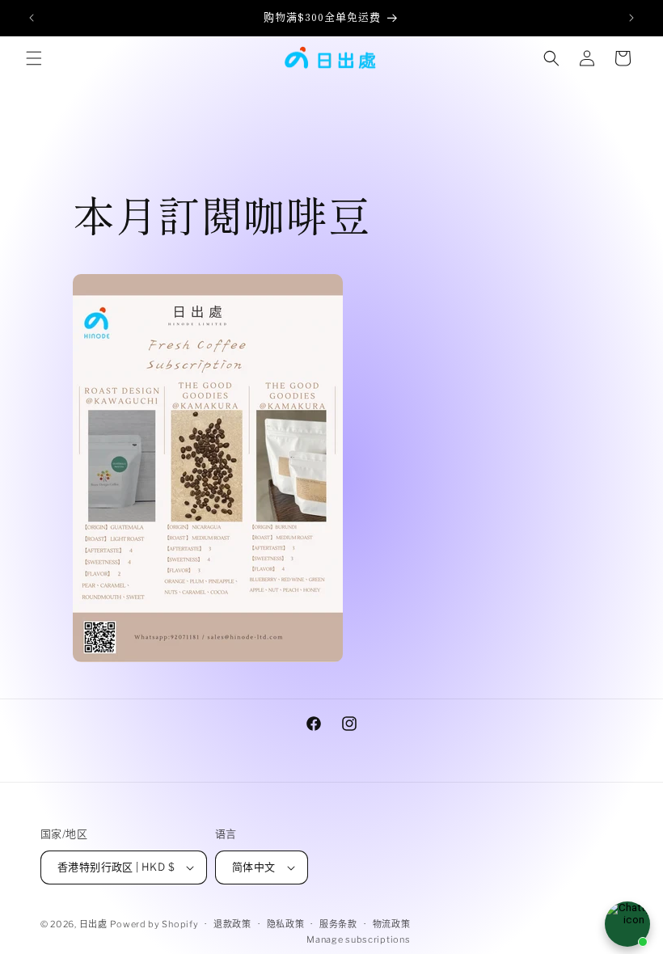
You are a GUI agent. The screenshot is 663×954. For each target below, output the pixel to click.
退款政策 (232, 924)
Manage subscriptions (358, 939)
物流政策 (392, 924)
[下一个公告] (631, 18)
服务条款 (338, 924)
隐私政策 (286, 924)
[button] (34, 58)
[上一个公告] (31, 18)
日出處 (93, 924)
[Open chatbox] (627, 924)
